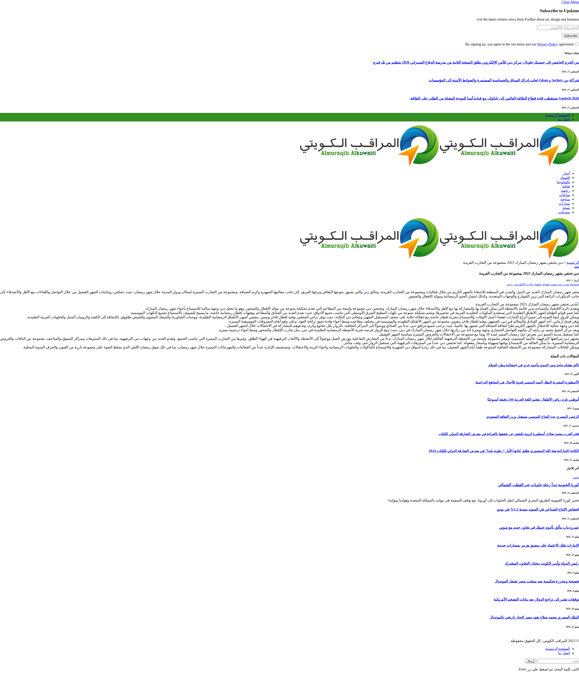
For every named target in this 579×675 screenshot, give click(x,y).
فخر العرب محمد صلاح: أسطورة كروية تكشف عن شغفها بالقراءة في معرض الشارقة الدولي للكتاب (509, 434)
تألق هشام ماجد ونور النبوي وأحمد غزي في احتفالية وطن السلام (533, 365)
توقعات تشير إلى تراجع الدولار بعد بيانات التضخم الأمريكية (536, 599)
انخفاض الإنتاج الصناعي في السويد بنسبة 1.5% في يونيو (538, 509)
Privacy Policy (547, 44)
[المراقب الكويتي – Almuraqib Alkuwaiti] (439, 165)
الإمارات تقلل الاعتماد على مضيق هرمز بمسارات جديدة (538, 545)
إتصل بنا (564, 119)
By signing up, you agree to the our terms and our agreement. (519, 44)
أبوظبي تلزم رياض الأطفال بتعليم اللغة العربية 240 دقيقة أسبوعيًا (533, 399)
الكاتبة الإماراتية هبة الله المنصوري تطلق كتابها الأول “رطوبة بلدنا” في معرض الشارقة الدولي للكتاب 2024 (504, 451)
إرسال (530, 661)
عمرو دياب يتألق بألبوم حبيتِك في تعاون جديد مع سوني (539, 527)
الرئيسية (573, 262)
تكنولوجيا (563, 182)
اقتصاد (565, 178)
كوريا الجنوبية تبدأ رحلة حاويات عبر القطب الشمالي (538, 485)
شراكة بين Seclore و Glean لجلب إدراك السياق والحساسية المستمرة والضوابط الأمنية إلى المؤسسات (504, 80)
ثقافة (566, 186)
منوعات (564, 212)
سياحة (565, 199)
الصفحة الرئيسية (557, 115)
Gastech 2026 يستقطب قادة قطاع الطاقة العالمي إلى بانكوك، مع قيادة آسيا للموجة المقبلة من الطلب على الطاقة (494, 98)
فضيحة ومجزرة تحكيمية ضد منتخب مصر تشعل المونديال (537, 581)
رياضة (565, 191)
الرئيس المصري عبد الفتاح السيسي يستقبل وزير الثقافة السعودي (532, 416)
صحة (566, 208)
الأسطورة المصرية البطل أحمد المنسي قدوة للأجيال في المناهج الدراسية (527, 382)
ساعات (564, 195)
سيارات (564, 203)
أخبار (566, 173)
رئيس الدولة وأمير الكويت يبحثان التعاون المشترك (542, 563)
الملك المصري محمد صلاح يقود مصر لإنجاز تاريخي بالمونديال (534, 617)
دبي (366, 292)
